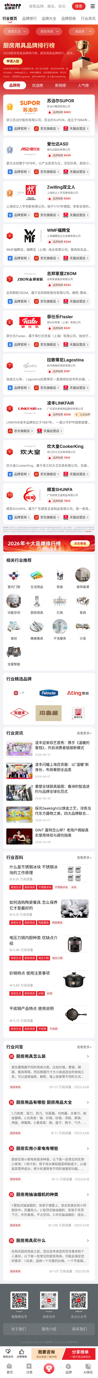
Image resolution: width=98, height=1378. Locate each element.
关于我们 (18, 1329)
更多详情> (88, 531)
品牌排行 (29, 18)
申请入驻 (13, 61)
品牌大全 (49, 18)
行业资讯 (88, 18)
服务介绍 (49, 1329)
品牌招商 (68, 18)
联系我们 (79, 1329)
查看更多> (84, 733)
